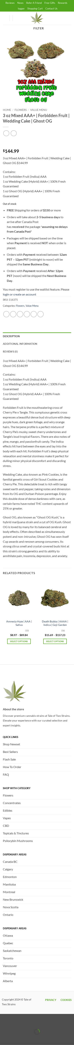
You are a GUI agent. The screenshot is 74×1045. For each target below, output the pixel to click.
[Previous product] (14, 133)
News (20, 2)
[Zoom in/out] (3, 1022)
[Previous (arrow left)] (3, 1038)
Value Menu (38, 109)
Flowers (21, 109)
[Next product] (6, 133)
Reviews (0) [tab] (10, 351)
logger (21, 8)
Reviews (10, 2)
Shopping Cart (35, 8)
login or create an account (19, 294)
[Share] (25, 1022)
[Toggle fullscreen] (14, 1022)
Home (7, 109)
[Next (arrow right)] (14, 1038)
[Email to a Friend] (27, 314)
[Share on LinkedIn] (40, 314)
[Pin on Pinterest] (34, 314)
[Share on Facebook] (13, 314)
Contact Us (51, 8)
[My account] (5, 18)
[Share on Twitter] (20, 314)
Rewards (62, 2)
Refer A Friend (34, 2)
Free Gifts (49, 2)
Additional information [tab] (20, 343)
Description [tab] (11, 336)
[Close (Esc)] (36, 1022)
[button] (17, 18)
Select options (19, 641)
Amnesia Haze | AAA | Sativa (19, 623)
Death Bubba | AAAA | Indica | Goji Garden (55, 623)
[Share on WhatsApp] (6, 314)
